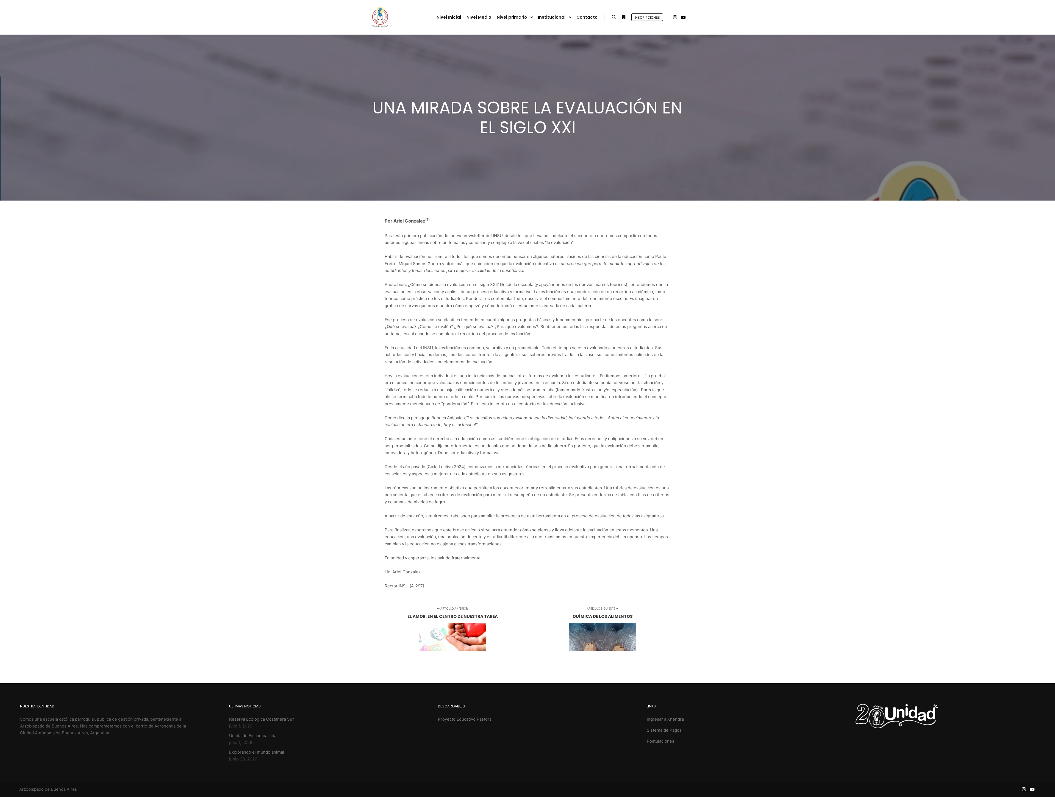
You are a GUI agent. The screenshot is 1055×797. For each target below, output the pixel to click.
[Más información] (624, 17)
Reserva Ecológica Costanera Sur (261, 719)
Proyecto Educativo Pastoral (465, 719)
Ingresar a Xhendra (665, 719)
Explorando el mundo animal (256, 752)
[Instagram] (675, 17)
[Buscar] (614, 17)
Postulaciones (660, 741)
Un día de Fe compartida (252, 735)
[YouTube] (683, 17)
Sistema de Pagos (664, 730)
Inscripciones (647, 17)
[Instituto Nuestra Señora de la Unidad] (380, 17)
